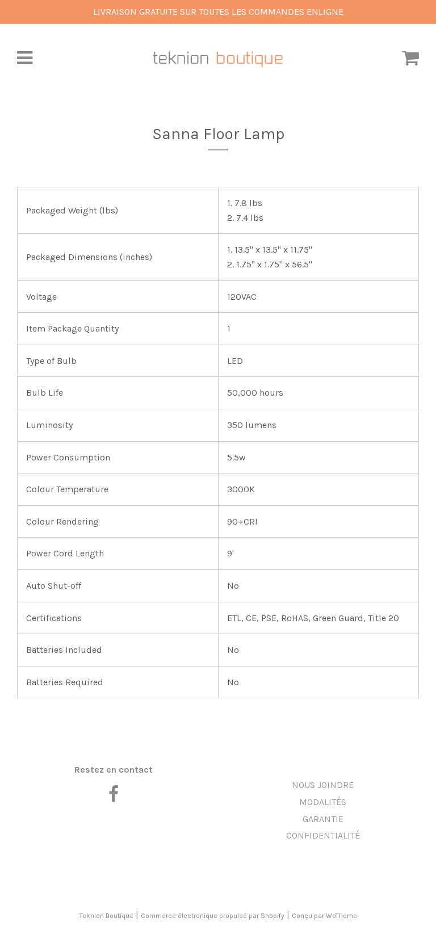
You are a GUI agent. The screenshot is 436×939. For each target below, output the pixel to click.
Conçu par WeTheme (324, 916)
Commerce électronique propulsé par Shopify (212, 916)
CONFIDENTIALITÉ (323, 835)
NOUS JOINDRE (323, 784)
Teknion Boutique (106, 916)
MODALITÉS (322, 802)
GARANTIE (323, 819)
